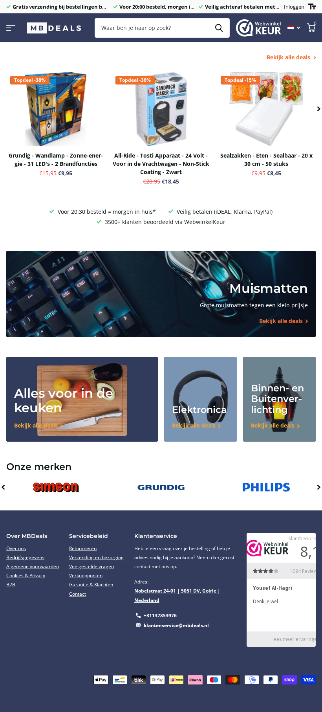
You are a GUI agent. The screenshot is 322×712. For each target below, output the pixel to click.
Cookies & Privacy (25, 575)
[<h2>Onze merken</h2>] (55, 487)
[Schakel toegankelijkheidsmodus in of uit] (312, 7)
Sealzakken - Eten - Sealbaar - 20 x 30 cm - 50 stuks (266, 159)
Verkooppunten (85, 575)
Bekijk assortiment (10, 28)
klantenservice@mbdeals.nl (176, 625)
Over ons (16, 548)
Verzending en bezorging (96, 557)
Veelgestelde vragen (91, 566)
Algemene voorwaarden (32, 566)
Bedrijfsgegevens (25, 557)
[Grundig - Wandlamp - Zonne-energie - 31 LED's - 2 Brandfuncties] (55, 109)
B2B (10, 584)
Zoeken (219, 28)
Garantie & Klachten (91, 584)
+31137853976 (160, 615)
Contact (77, 594)
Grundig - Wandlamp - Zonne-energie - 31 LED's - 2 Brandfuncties (56, 159)
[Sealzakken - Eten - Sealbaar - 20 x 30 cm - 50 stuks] (266, 109)
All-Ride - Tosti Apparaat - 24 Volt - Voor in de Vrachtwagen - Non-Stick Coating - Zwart (161, 164)
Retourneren (83, 548)
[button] (319, 109)
